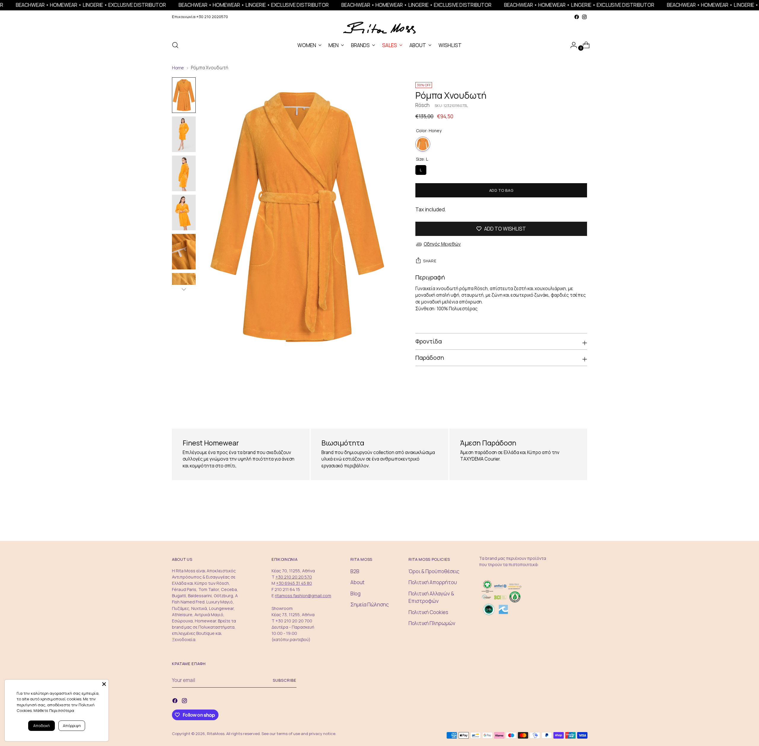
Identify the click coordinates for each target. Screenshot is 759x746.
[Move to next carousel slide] (582, 405)
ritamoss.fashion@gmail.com (303, 595)
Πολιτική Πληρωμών (432, 623)
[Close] (104, 684)
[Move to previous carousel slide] (568, 406)
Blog (355, 593)
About (357, 582)
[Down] (184, 289)
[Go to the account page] (571, 45)
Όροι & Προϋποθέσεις (434, 571)
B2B (354, 571)
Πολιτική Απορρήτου (433, 582)
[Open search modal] (175, 45)
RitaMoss (215, 733)
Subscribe (284, 680)
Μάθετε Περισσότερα (54, 710)
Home (178, 68)
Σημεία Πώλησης (369, 604)
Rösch (422, 105)
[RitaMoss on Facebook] (576, 17)
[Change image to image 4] (184, 212)
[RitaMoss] (379, 28)
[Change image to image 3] (184, 173)
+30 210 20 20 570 (293, 577)
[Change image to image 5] (184, 251)
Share (429, 260)
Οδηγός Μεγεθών (442, 244)
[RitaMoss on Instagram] (584, 17)
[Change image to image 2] (184, 134)
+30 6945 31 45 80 (294, 583)
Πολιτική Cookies (428, 612)
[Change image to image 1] (184, 95)
